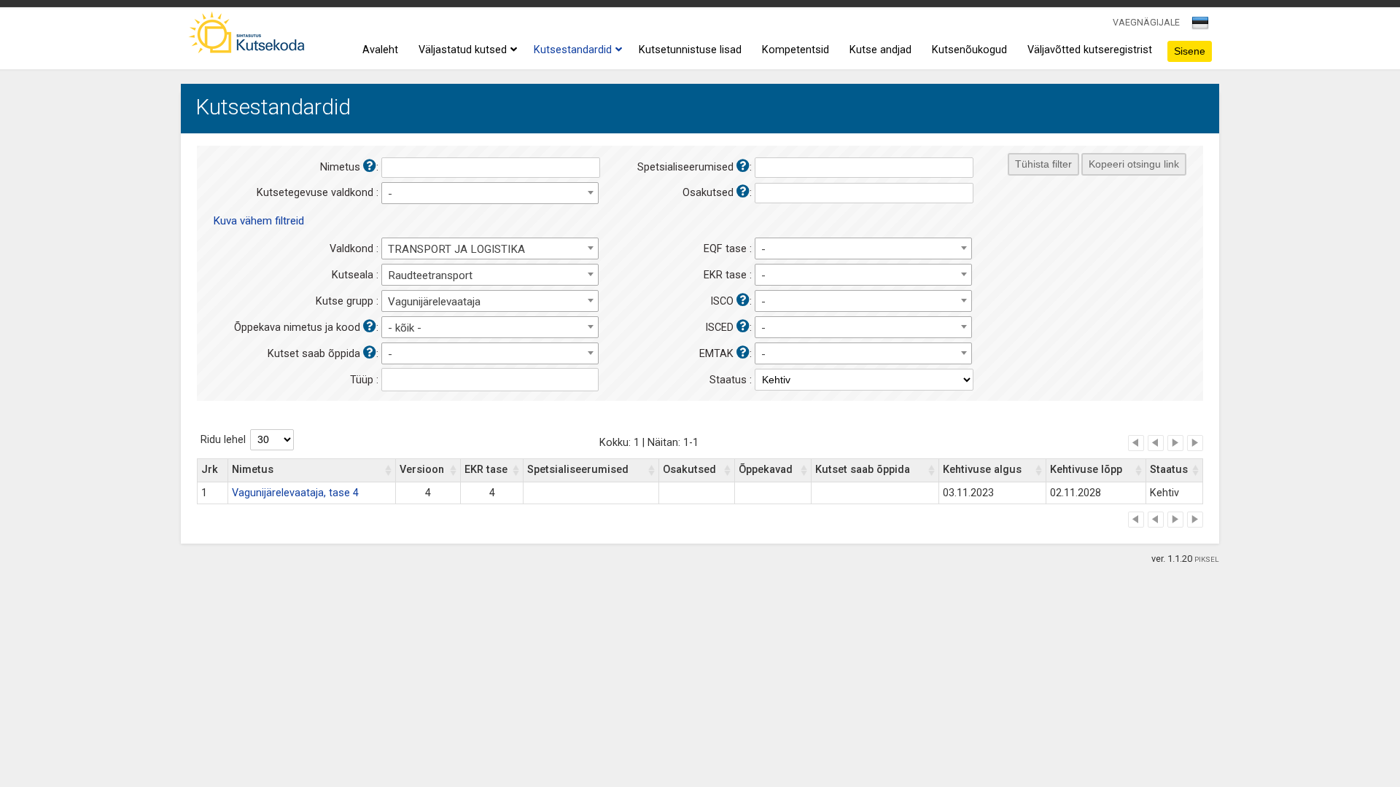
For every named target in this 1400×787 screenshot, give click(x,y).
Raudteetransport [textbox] (430, 275)
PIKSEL (1206, 559)
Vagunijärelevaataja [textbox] (434, 301)
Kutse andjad (880, 50)
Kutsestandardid (573, 50)
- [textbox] (390, 193)
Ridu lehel (223, 440)
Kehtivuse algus (982, 469)
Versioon (422, 469)
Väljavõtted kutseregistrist (1089, 50)
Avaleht (380, 50)
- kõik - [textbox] (404, 327)
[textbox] (1198, 25)
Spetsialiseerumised (578, 469)
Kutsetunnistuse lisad (690, 50)
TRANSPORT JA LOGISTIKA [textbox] (456, 249)
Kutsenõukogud (969, 50)
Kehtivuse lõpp (1086, 469)
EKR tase (486, 469)
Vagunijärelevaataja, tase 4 (295, 493)
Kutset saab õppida (862, 469)
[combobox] (1201, 27)
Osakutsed (689, 469)
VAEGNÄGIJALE (1146, 22)
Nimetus (252, 469)
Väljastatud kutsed (463, 50)
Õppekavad (766, 469)
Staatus (1169, 469)
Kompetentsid (795, 50)
